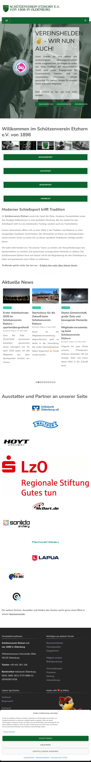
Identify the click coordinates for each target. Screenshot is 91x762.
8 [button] (50, 382)
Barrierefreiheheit (54, 643)
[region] (45, 69)
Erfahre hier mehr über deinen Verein (58, 265)
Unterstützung (53, 680)
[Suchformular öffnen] (85, 20)
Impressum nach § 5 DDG (59, 757)
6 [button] (46, 382)
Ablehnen (45, 745)
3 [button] (40, 382)
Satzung (50, 676)
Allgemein (7, 308)
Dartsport (6, 708)
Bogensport (7, 701)
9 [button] (52, 382)
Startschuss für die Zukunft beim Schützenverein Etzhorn (14, 318)
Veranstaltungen (77, 308)
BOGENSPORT (45, 185)
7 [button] (48, 382)
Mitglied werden (54, 657)
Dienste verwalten (9, 732)
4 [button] (42, 382)
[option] (16, 323)
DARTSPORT (45, 171)
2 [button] (38, 382)
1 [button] (36, 382)
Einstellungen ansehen (45, 751)
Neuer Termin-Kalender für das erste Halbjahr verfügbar (71, 318)
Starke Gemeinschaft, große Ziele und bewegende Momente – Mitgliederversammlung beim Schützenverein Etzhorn (45, 325)
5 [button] (44, 382)
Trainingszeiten (53, 646)
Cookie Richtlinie (29, 757)
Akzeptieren (45, 738)
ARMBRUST (45, 198)
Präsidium (51, 672)
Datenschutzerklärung (43, 757)
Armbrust (6, 697)
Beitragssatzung (54, 661)
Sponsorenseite (17, 614)
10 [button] (54, 382)
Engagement (52, 650)
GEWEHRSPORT (45, 157)
